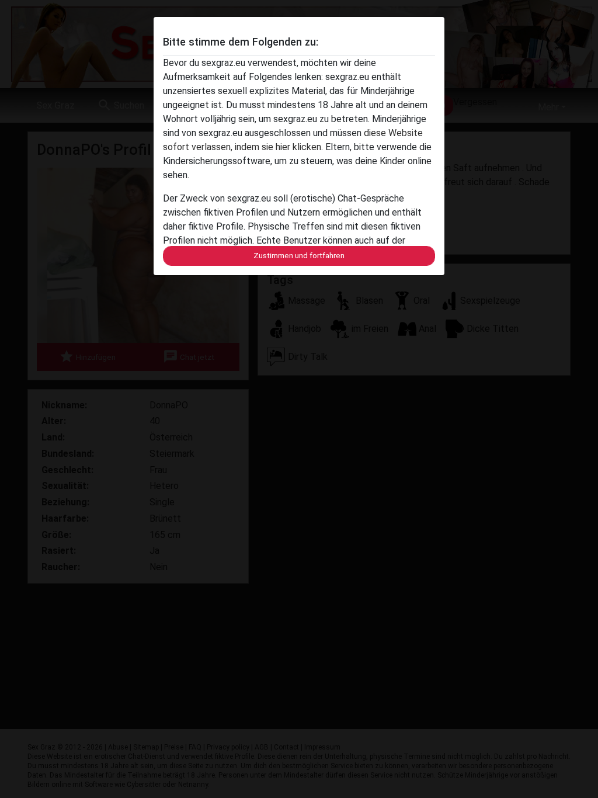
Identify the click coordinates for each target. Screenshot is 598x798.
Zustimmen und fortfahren (299, 255)
